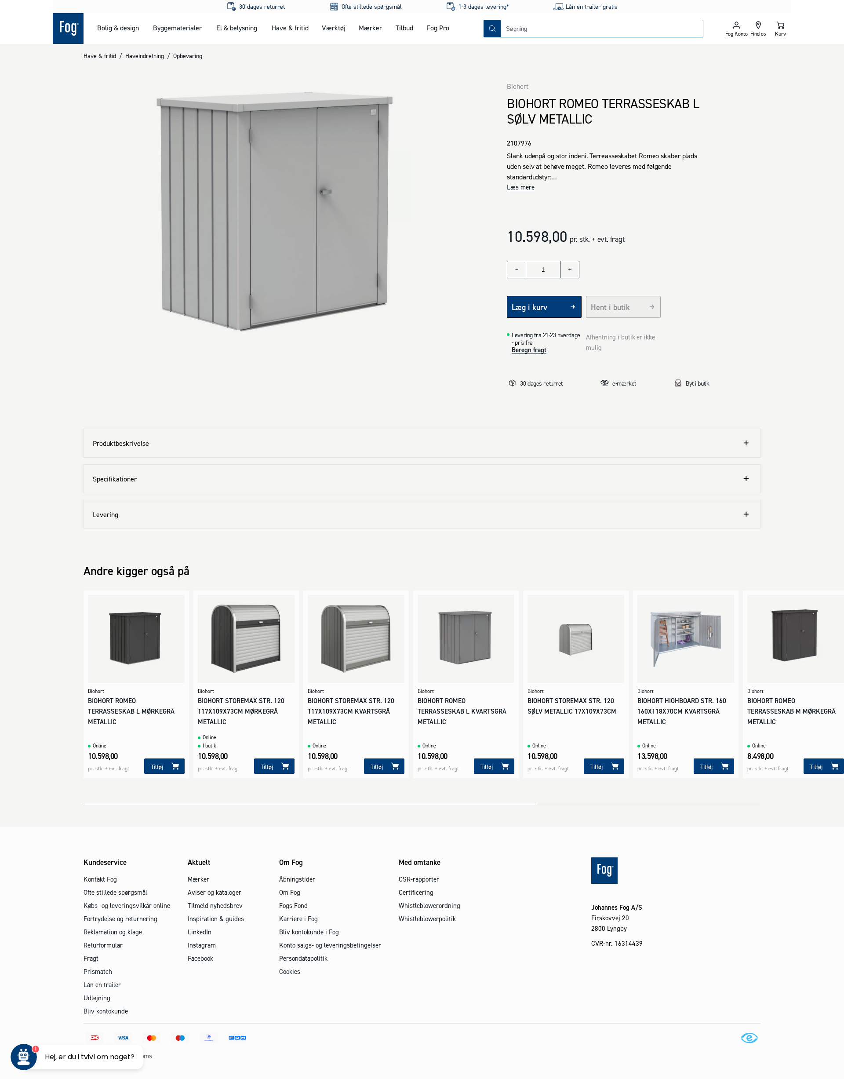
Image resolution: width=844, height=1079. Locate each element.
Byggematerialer (177, 27)
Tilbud (404, 27)
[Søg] (492, 28)
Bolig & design (118, 27)
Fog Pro (437, 27)
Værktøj (334, 27)
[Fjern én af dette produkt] (516, 269)
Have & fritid (290, 27)
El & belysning (236, 27)
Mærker (370, 27)
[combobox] (602, 28)
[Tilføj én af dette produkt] (569, 269)
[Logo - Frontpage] (68, 28)
